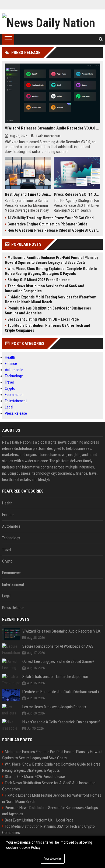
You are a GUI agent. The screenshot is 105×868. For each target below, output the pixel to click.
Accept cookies (53, 858)
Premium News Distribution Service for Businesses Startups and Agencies (48, 310)
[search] (101, 39)
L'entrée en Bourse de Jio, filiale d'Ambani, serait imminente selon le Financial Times (62, 691)
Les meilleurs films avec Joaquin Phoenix (54, 706)
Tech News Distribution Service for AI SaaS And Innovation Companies (44, 288)
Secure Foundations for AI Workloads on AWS (57, 646)
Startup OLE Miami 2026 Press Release (39, 280)
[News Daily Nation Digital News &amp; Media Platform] (52, 22)
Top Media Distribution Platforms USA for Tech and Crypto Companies (47, 327)
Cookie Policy (29, 847)
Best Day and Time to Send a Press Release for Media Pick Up (28, 194)
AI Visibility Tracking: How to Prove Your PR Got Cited (51, 218)
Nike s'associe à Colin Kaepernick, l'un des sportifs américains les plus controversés (62, 722)
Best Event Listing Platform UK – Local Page (43, 319)
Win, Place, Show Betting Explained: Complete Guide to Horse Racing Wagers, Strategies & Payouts (51, 271)
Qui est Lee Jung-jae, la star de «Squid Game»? (58, 661)
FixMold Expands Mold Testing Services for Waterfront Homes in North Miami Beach (50, 299)
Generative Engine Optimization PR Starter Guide (48, 224)
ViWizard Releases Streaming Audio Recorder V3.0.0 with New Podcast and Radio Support (52, 128)
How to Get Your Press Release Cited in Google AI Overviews (54, 230)
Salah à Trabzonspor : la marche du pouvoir (55, 676)
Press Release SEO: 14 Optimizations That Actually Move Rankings (77, 194)
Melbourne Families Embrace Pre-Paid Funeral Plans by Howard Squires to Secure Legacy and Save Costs (51, 260)
